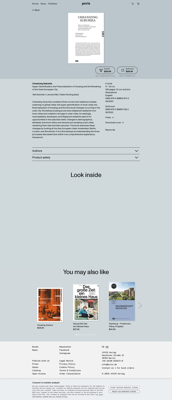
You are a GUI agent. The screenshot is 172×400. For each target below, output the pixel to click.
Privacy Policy (67, 364)
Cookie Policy (67, 367)
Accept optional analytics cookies (124, 387)
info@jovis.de (109, 364)
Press (108, 117)
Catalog (36, 370)
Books (35, 4)
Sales (35, 367)
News (43, 4)
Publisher (52, 4)
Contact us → (109, 368)
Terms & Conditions (70, 370)
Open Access (39, 374)
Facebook (64, 350)
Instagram (64, 353)
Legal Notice (66, 361)
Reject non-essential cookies (124, 391)
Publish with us (41, 361)
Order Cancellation (69, 374)
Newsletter (65, 347)
